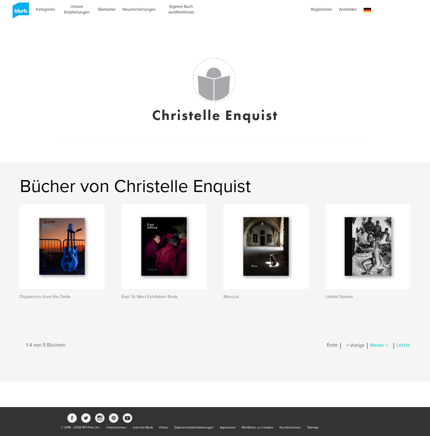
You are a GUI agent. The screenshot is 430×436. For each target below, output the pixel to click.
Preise (163, 427)
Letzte (403, 345)
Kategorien (45, 9)
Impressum (227, 427)
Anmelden (348, 9)
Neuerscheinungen (139, 9)
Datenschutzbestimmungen (194, 427)
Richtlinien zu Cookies (257, 427)
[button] (367, 10)
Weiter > (379, 345)
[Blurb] (19, 12)
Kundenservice (290, 427)
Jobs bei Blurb (143, 427)
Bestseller (107, 9)
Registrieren (321, 9)
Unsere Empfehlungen (76, 9)
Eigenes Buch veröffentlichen (181, 9)
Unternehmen (116, 427)
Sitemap (313, 427)
